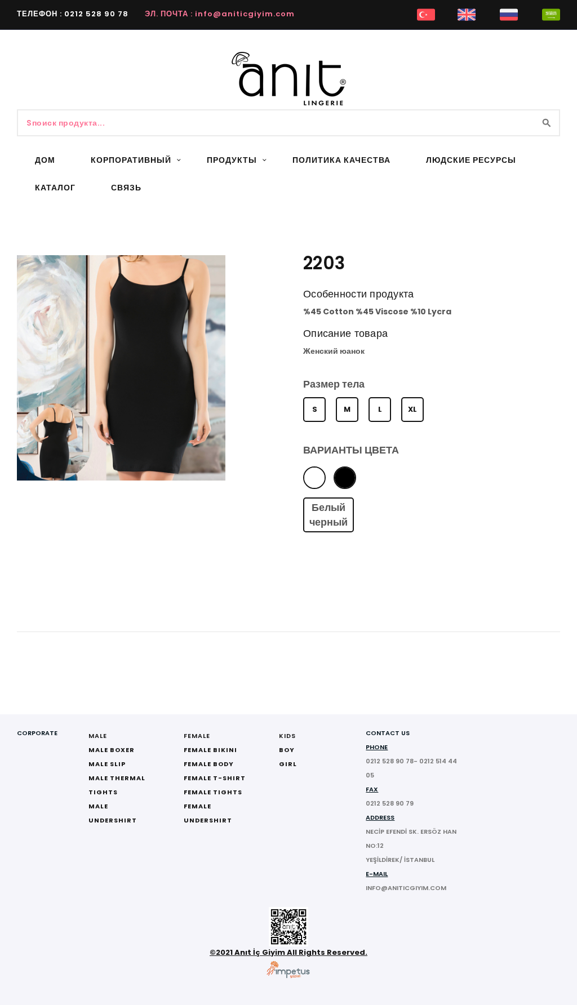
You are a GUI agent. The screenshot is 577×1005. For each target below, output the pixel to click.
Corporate (37, 732)
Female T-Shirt (215, 777)
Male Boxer (111, 749)
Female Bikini (210, 749)
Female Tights (213, 792)
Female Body (209, 763)
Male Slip (107, 763)
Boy (287, 749)
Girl (288, 763)
